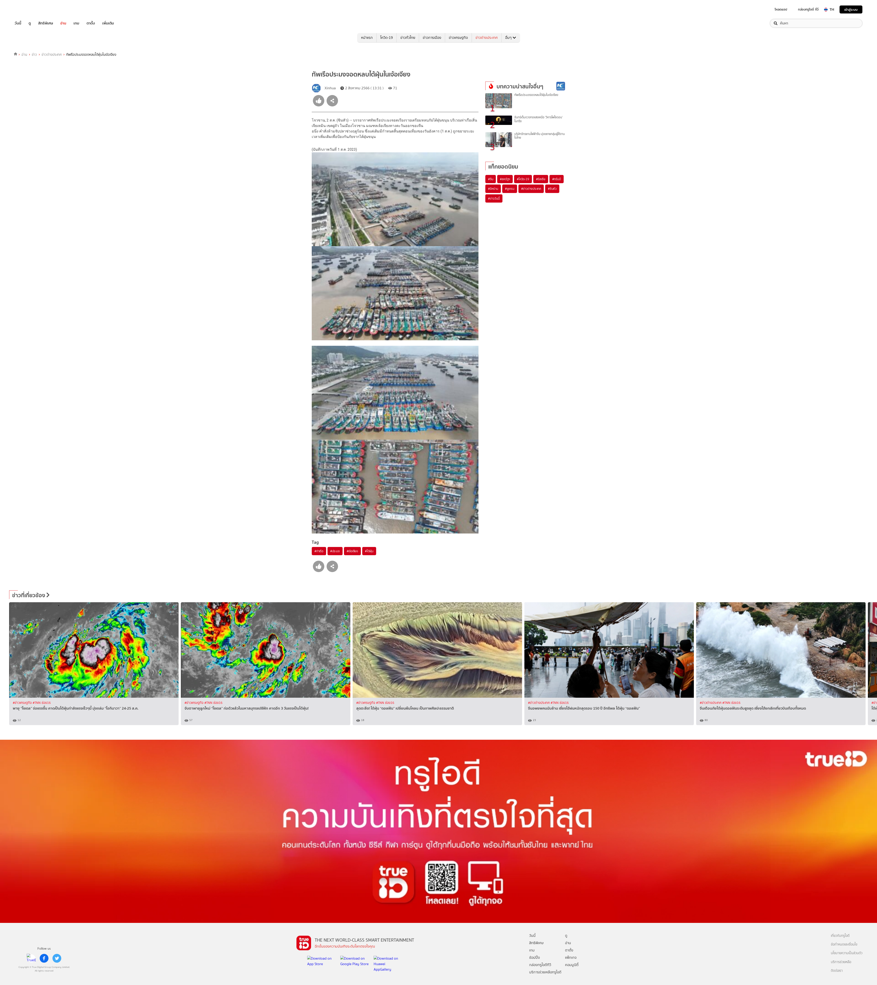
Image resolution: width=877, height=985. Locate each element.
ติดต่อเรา (837, 970)
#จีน (490, 179)
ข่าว (34, 54)
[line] (31, 958)
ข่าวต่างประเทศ (486, 37)
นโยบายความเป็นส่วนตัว (846, 953)
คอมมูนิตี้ (572, 964)
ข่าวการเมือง (432, 37)
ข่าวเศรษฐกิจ (458, 37)
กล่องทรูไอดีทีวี (540, 964)
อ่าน (63, 23)
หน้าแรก (367, 37)
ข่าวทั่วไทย (407, 37)
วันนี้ (18, 23)
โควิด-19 (386, 37)
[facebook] (44, 958)
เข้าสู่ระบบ (851, 9)
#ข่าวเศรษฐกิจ (23, 702)
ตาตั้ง (91, 23)
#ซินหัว (552, 188)
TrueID (28, 9)
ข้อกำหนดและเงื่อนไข (844, 944)
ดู (30, 23)
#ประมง (335, 551)
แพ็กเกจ (571, 957)
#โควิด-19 (523, 179)
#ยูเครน (509, 188)
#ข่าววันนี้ (494, 198)
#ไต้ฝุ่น (369, 551)
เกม (76, 23)
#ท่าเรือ (318, 551)
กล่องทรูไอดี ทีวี (808, 9)
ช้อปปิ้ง (534, 957)
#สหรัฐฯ (505, 179)
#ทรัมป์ (556, 179)
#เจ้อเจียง (352, 551)
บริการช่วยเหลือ (841, 962)
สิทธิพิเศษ (45, 23)
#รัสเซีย (540, 179)
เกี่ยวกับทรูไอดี (840, 935)
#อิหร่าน (493, 188)
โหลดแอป (781, 9)
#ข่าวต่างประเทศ (531, 188)
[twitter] (56, 958)
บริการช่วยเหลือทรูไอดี (545, 972)
